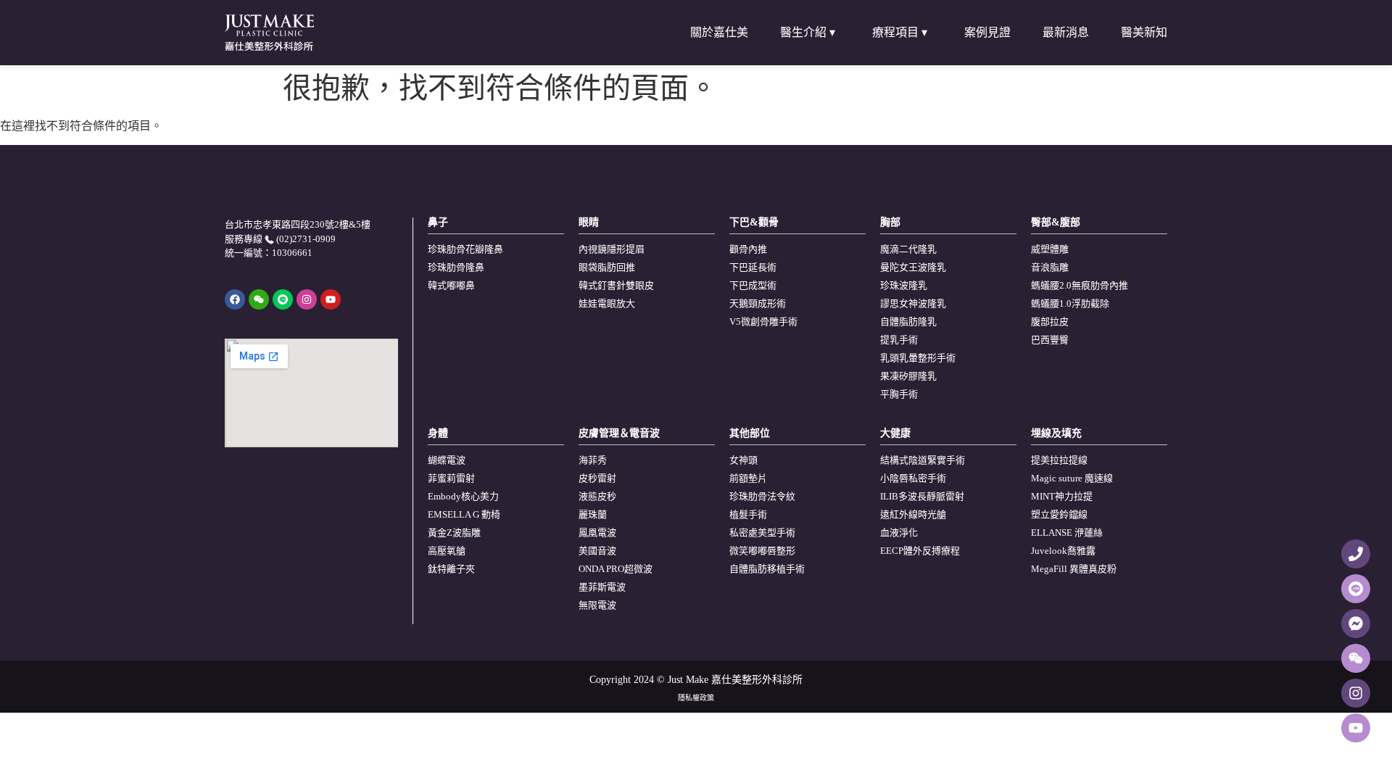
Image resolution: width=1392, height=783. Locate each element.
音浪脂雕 (1050, 267)
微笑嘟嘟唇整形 (762, 550)
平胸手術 (899, 394)
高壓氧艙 (446, 550)
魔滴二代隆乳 (908, 249)
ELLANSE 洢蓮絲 (1067, 532)
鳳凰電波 (597, 532)
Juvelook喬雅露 (1063, 550)
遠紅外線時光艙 (913, 514)
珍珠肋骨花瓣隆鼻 (465, 249)
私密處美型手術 (762, 532)
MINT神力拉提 (1062, 496)
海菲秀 (593, 460)
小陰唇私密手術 (913, 478)
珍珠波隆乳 (903, 285)
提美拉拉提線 (1059, 460)
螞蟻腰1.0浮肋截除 (1070, 303)
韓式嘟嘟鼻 (451, 285)
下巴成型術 (752, 285)
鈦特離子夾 (451, 568)
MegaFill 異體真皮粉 (1073, 568)
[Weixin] (259, 299)
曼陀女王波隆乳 (913, 267)
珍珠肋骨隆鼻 (456, 267)
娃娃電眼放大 (607, 303)
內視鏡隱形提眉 (612, 249)
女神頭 (743, 460)
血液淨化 (899, 532)
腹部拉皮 (1050, 321)
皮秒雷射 (597, 478)
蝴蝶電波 (446, 460)
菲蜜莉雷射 (451, 478)
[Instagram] (307, 299)
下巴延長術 (752, 267)
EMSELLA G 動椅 (464, 514)
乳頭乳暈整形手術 (918, 357)
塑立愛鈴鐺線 (1059, 514)
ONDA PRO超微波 (615, 568)
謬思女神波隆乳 (913, 303)
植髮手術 (748, 514)
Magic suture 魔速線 (1072, 478)
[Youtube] (330, 299)
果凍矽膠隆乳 (908, 375)
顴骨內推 (748, 249)
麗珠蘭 (593, 514)
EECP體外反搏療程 (920, 550)
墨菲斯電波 (602, 586)
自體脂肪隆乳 (908, 321)
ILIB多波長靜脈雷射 (922, 496)
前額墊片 (748, 478)
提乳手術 (899, 339)
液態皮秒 (597, 496)
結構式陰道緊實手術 (922, 460)
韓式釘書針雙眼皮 (616, 285)
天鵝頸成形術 (757, 303)
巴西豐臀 (1050, 339)
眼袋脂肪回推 (607, 267)
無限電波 (597, 605)
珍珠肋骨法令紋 (762, 496)
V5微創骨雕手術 (763, 321)
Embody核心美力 (463, 496)
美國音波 (597, 550)
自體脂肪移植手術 (767, 568)
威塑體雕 (1050, 249)
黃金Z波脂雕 (454, 532)
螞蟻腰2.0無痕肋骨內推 (1079, 285)
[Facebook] (235, 299)
